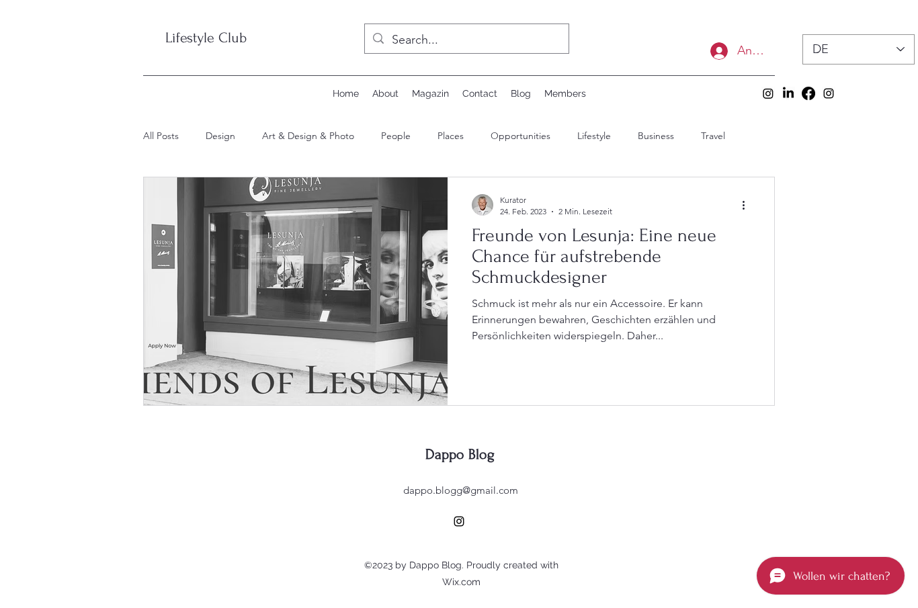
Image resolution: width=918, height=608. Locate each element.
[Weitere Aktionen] (748, 205)
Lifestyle (594, 136)
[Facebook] (808, 93)
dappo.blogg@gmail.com (460, 490)
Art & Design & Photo (308, 136)
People (396, 136)
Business (656, 136)
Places (450, 136)
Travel (713, 136)
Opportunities (520, 136)
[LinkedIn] (788, 93)
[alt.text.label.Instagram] (828, 93)
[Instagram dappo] (768, 93)
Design (220, 136)
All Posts (161, 136)
